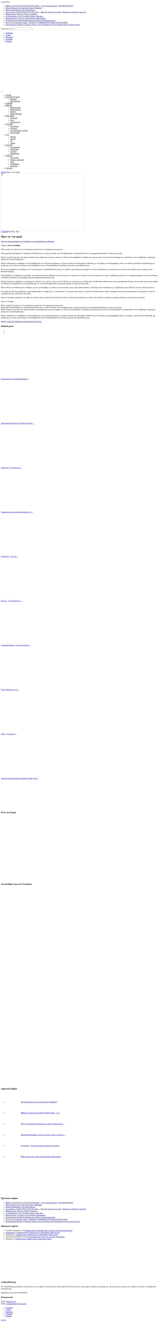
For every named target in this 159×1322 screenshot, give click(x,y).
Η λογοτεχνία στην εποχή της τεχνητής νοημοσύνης (46, 1237)
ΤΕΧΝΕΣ (9, 124)
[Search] (32, 29)
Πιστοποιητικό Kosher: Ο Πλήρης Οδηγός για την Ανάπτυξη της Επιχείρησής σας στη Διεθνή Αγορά (43, 25)
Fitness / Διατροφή (17, 160)
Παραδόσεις (14, 154)
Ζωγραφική (14, 126)
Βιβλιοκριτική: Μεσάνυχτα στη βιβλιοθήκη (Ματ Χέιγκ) (39, 1233)
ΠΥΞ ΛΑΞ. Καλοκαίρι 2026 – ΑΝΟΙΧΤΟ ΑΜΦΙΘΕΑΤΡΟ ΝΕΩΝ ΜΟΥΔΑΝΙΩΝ (37, 23)
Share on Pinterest (47, 241)
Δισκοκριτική (15, 122)
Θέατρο (13, 137)
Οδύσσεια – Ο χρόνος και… (11, 468)
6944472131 (11, 1302)
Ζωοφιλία (13, 166)
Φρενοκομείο (15, 101)
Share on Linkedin (34, 241)
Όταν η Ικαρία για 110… (10, 690)
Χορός (12, 143)
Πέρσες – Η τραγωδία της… (11, 601)
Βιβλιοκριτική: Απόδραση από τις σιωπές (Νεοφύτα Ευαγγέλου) (48, 1230)
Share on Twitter (21, 241)
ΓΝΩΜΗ (9, 103)
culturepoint (10, 1233)
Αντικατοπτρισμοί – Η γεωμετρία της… (15, 645)
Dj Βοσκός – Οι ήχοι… (9, 556)
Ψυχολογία (14, 158)
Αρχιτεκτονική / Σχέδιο (18, 131)
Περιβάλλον (14, 164)
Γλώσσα (13, 151)
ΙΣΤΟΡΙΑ (9, 145)
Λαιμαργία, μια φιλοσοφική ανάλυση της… (17, 512)
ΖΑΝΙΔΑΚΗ (25, 322)
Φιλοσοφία (14, 149)
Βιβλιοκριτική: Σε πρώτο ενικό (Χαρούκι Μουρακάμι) (26, 18)
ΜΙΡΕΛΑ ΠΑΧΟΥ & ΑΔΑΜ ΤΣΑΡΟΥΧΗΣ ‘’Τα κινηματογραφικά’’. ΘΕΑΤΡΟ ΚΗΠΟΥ (39, 6)
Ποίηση (13, 112)
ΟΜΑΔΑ (9, 168)
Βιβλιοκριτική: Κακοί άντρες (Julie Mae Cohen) (34, 1239)
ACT (7, 135)
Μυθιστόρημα (15, 110)
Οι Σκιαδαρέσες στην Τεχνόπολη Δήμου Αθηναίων (24, 16)
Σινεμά (12, 139)
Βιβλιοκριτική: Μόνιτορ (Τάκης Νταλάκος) (21, 14)
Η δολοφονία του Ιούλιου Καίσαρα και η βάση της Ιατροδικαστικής (30, 20)
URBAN (9, 156)
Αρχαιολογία (15, 147)
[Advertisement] (79, 72)
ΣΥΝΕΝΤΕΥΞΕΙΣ (13, 97)
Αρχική (8, 95)
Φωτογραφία (15, 133)
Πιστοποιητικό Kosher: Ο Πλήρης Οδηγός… (17, 423)
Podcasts (13, 99)
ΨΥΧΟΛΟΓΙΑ (36, 322)
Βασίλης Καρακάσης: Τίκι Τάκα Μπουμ (20, 10)
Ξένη (12, 120)
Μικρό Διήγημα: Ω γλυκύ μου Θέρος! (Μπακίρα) (24, 8)
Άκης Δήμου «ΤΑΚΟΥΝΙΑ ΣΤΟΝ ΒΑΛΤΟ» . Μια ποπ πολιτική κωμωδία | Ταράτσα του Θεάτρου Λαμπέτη (46, 12)
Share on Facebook (8, 241)
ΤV (11, 141)
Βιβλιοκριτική (15, 108)
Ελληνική (13, 118)
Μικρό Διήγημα (16, 114)
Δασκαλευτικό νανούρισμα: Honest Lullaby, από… (20, 778)
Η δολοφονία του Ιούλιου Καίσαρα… (15, 379)
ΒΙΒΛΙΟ (9, 105)
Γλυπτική (13, 128)
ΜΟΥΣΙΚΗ (10, 116)
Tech (12, 162)
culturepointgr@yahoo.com (16, 1304)
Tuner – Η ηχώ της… (9, 734)
